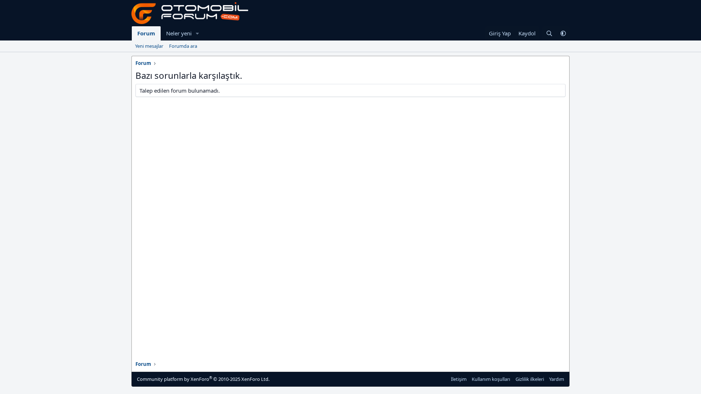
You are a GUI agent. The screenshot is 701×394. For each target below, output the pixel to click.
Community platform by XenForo (203, 378)
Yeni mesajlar (149, 46)
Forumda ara (183, 46)
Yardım (556, 379)
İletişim (459, 379)
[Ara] (549, 33)
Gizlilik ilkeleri (530, 379)
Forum (146, 33)
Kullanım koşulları (491, 379)
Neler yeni (179, 33)
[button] (197, 33)
